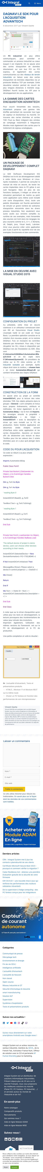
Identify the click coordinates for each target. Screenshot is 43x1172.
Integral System (10, 1076)
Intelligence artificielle (12, 968)
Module (19, 1125)
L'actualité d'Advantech (15, 683)
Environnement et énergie (13, 961)
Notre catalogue (11, 1108)
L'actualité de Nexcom (12, 975)
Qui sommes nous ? (12, 1118)
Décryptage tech (9, 957)
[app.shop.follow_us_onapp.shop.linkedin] (6, 1140)
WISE (24, 1125)
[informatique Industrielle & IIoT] (11, 3)
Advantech (7, 109)
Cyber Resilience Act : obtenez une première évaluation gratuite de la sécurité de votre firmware (21, 874)
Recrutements (10, 1115)
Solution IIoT (8, 996)
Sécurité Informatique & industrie (16, 989)
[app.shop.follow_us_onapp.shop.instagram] (21, 1140)
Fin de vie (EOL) (9, 964)
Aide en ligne (10, 1125)
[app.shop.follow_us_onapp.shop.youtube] (13, 1140)
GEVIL (31, 1048)
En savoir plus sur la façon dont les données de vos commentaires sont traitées (19, 799)
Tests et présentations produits (16, 1007)
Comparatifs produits (13, 1111)
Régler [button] (6, 1167)
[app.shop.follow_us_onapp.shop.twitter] (9, 1140)
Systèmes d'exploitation (13, 1003)
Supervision (7, 1000)
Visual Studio (33, 330)
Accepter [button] (15, 1167)
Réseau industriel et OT (12, 985)
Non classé (7, 978)
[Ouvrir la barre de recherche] (29, 3)
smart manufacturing (11, 992)
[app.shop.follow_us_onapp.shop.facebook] (17, 1140)
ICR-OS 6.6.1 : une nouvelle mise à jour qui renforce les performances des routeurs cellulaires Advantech (20, 883)
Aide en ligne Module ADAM (16, 1122)
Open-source (8, 982)
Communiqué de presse (13, 954)
